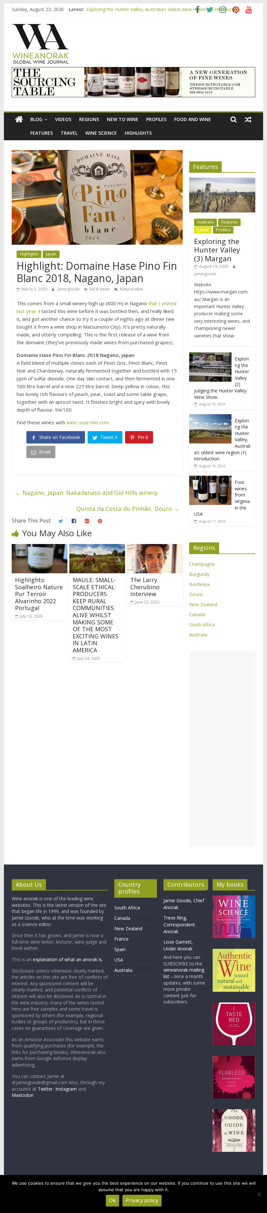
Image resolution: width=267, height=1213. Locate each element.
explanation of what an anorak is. (68, 959)
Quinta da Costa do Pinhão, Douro (127, 508)
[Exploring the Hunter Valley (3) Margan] (222, 181)
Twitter (45, 1089)
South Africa (202, 624)
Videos (63, 119)
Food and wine (192, 119)
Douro (196, 594)
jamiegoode (69, 289)
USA (118, 960)
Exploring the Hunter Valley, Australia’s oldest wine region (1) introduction (163, 9)
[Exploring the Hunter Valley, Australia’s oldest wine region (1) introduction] (210, 418)
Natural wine (131, 289)
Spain (120, 949)
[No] (259, 1194)
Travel (69, 133)
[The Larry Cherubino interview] (155, 548)
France (121, 939)
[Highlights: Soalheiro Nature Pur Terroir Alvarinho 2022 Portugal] (39, 548)
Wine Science (101, 133)
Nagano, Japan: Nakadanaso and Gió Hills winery (86, 493)
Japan (51, 254)
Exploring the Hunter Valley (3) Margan (217, 249)
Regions (89, 119)
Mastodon (23, 1095)
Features (41, 133)
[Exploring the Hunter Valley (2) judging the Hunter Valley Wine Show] (210, 356)
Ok (112, 1200)
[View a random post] (248, 119)
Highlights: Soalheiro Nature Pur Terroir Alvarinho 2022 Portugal (39, 594)
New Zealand (203, 604)
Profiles (156, 119)
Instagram (66, 1089)
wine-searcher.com (87, 422)
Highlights (138, 133)
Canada (197, 614)
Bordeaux (199, 584)
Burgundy (199, 574)
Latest (202, 230)
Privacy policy (142, 1200)
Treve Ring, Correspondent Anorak (179, 924)
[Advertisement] (222, 748)
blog (36, 119)
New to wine (122, 119)
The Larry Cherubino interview (145, 587)
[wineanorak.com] (19, 120)
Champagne (202, 564)
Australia (205, 222)
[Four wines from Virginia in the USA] (210, 479)
